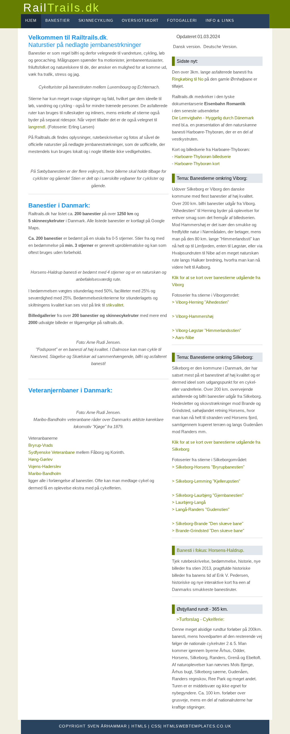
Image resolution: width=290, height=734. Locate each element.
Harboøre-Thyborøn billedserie (202, 156)
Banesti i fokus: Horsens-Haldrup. (210, 550)
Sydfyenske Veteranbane (51, 452)
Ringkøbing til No (187, 79)
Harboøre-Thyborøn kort (196, 163)
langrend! (36, 127)
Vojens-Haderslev (44, 466)
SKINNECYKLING (95, 20)
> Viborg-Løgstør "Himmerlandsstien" (206, 330)
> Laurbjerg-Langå (189, 502)
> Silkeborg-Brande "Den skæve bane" (207, 523)
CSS (155, 726)
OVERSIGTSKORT (140, 20)
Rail (61, 7)
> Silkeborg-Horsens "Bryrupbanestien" (208, 467)
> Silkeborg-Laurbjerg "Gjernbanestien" (208, 495)
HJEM (31, 20)
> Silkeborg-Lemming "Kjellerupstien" (206, 481)
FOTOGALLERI (182, 20)
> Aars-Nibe (183, 337)
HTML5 (139, 726)
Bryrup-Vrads (40, 445)
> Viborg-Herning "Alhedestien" (200, 302)
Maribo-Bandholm (44, 473)
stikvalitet (114, 305)
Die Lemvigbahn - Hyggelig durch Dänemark (213, 118)
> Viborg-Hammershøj (192, 316)
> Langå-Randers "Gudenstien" (200, 509)
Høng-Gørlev (40, 459)
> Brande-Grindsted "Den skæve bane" (208, 530)
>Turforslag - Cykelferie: (200, 619)
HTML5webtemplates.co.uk (197, 726)
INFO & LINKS (220, 20)
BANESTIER (57, 20)
